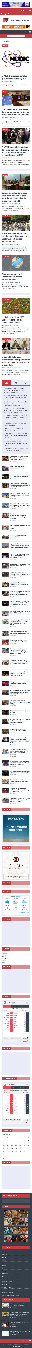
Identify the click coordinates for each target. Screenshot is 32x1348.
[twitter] (8, 13)
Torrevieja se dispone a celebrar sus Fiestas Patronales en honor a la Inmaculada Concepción (19, 1314)
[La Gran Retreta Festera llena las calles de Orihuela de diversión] (5, 642)
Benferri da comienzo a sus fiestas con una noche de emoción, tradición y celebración (19, 555)
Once (3, 962)
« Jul (3, 1158)
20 (16, 1148)
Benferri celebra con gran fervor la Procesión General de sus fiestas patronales (19, 495)
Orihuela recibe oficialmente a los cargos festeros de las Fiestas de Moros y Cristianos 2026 (19, 763)
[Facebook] (1, 13)
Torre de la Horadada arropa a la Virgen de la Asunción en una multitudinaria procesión (19, 458)
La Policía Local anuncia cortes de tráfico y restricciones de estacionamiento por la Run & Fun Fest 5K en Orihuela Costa (16, 410)
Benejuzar (4, 1284)
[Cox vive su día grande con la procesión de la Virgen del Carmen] (5, 731)
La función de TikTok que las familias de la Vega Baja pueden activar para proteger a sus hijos (15, 435)
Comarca (4, 1290)
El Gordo (4, 957)
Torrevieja (4, 1254)
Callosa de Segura (6, 1279)
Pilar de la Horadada (7, 1281)
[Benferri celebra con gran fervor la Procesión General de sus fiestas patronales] (5, 495)
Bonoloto (4, 953)
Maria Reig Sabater (16, 117)
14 (20, 1146)
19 (12, 1148)
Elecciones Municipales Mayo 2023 (10, 1295)
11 (8, 1146)
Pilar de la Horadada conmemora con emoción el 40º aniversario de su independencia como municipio (19, 603)
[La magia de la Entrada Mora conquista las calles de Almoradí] (5, 584)
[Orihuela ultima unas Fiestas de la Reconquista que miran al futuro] (5, 781)
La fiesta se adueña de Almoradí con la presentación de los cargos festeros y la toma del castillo (20, 593)
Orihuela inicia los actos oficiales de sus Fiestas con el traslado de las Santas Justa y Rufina (20, 721)
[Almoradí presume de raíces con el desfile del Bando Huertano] (5, 613)
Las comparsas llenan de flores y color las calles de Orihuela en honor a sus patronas (19, 673)
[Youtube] (5, 13)
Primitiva (4, 955)
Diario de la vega (15, 203)
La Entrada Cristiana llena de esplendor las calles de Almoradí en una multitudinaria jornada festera (20, 574)
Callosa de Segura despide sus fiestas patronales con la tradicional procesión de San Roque (20, 485)
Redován (4, 1265)
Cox (3, 1276)
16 (28, 1146)
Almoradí (4, 1257)
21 (20, 1148)
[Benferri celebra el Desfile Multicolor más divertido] (5, 468)
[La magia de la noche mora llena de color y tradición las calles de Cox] (5, 773)
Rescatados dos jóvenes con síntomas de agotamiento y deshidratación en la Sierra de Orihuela (15, 397)
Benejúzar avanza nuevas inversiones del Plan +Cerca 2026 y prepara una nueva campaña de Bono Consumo (15, 403)
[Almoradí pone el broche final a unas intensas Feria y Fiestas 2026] (5, 565)
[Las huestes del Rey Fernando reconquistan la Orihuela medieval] (5, 633)
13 (16, 1146)
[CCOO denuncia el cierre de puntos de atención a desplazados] (5, 1333)
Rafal (3, 1268)
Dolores (4, 1271)
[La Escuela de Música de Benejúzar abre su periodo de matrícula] (5, 1305)
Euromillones (5, 959)
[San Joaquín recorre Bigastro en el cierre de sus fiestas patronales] (5, 476)
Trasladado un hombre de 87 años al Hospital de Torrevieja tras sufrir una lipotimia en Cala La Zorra (14, 390)
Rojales (4, 1263)
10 (3, 1146)
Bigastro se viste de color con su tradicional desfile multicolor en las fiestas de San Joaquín (20, 505)
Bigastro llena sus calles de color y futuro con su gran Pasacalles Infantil (20, 527)
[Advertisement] (16, 934)
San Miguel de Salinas (7, 1287)
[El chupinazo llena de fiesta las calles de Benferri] (5, 537)
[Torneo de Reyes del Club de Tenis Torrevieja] (5, 1324)
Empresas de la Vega (7, 1292)
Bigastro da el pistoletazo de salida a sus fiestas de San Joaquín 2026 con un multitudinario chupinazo (20, 545)
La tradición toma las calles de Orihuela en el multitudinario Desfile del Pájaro (20, 702)
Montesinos (5, 1273)
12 (12, 1146)
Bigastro (4, 1260)
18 (8, 1148)
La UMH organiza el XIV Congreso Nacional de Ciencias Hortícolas (13, 320)
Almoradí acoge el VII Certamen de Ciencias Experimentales (12, 277)
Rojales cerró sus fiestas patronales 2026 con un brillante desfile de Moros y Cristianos (20, 800)
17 (3, 1148)
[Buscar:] (16, 36)
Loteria (4, 961)
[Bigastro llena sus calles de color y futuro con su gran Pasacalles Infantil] (5, 527)
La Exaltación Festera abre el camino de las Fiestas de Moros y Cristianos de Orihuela (19, 790)
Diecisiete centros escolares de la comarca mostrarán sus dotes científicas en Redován (15, 112)
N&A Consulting (16, 1346)
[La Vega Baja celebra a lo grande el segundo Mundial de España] (5, 683)
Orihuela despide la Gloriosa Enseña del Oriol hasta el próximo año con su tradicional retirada (20, 692)
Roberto (13, 81)
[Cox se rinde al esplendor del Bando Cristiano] (5, 712)
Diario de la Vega (15, 158)
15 (24, 1146)
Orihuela (4, 1252)
